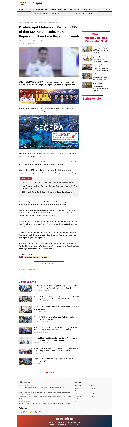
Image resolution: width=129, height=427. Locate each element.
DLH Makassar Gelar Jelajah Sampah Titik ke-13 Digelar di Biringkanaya (47, 182)
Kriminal (60, 9)
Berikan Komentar (48, 263)
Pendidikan (73, 9)
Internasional (92, 9)
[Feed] (31, 412)
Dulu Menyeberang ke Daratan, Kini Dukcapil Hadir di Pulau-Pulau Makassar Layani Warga (100, 58)
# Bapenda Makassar (88, 14)
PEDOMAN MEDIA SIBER (74, 422)
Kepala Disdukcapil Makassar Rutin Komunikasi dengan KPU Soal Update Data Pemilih (101, 67)
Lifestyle (85, 9)
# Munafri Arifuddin (74, 14)
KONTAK (51, 422)
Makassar (45, 257)
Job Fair (80, 9)
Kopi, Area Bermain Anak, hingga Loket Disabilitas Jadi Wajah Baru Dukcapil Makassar (101, 49)
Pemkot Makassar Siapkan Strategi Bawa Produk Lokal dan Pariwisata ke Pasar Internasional (55, 339)
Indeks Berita (49, 372)
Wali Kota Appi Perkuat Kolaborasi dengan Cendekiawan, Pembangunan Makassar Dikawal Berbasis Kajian (56, 297)
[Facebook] (20, 412)
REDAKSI (65, 422)
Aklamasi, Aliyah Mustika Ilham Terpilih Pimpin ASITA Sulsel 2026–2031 (55, 360)
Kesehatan (53, 9)
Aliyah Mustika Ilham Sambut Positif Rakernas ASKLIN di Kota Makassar (56, 307)
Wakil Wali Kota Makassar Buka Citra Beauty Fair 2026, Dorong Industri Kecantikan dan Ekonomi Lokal (55, 328)
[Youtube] (39, 412)
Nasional (34, 9)
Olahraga (66, 9)
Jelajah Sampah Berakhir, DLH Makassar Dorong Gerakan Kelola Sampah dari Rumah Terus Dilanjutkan (56, 349)
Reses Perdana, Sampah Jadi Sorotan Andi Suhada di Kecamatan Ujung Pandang (44, 392)
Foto (76, 401)
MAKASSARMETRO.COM (26, 23)
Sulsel (28, 9)
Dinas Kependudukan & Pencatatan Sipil (46, 23)
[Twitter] (24, 412)
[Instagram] (35, 412)
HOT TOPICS (38, 14)
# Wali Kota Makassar (59, 14)
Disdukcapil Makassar (32, 257)
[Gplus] (27, 412)
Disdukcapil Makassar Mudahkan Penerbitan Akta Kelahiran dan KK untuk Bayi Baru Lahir (100, 76)
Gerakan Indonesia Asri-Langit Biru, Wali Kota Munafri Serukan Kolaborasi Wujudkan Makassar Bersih (55, 287)
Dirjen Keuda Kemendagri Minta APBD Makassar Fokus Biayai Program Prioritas (47, 193)
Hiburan (46, 9)
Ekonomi (40, 9)
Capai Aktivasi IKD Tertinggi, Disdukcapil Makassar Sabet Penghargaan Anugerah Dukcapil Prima (100, 86)
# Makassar (47, 14)
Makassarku (22, 9)
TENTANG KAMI (58, 422)
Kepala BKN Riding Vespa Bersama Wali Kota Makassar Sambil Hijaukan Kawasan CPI (56, 318)
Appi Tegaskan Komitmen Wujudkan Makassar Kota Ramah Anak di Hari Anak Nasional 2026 (50, 187)
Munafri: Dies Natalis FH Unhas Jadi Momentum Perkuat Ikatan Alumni (41, 387)
